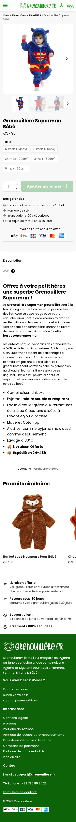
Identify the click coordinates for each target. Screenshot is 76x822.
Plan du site (11, 757)
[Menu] (9, 6)
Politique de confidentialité (23, 751)
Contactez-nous (16, 689)
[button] (66, 58)
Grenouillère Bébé (30, 15)
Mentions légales (16, 718)
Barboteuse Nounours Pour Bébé (30, 556)
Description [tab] (12, 260)
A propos (10, 723)
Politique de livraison (18, 729)
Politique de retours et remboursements (33, 734)
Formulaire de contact (20, 792)
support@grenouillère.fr (21, 700)
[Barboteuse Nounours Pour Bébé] (32, 522)
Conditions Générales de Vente (27, 740)
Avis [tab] (8, 271)
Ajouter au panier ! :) (47, 186)
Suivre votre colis (15, 695)
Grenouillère (10, 15)
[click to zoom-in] (38, 59)
